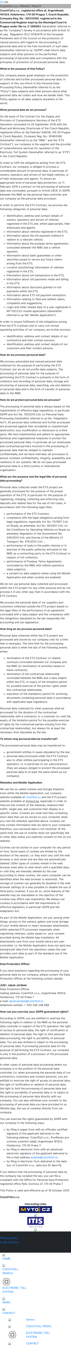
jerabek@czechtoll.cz (44, 1157)
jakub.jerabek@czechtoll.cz (26, 1001)
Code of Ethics (9, 1242)
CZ (2, 2)
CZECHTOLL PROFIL (39, 1326)
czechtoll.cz (33, 797)
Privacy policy (9, 1238)
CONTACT (32, 1343)
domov (30, 1319)
